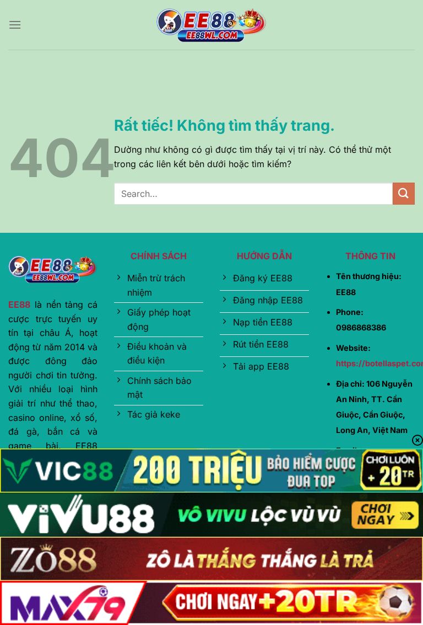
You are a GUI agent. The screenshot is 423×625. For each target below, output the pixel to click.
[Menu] (14, 24)
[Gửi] (404, 193)
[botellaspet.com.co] (211, 25)
